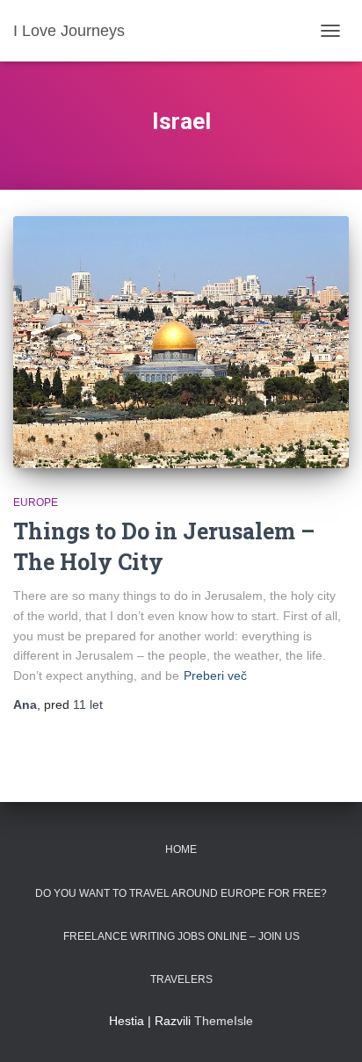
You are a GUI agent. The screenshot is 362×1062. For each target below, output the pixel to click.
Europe (35, 502)
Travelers (181, 979)
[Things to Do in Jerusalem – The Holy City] (181, 342)
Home (181, 849)
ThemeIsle (223, 1021)
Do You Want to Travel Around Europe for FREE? (181, 893)
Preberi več (215, 675)
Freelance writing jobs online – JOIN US (181, 936)
